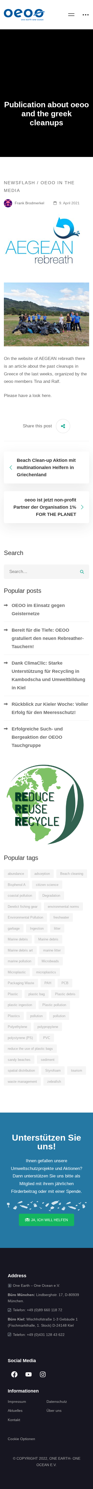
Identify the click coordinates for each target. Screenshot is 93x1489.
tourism (76, 1070)
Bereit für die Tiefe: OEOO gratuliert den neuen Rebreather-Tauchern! (48, 638)
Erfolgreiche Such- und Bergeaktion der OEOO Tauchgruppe (37, 737)
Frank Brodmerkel (29, 203)
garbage (14, 928)
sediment (48, 1060)
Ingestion (37, 928)
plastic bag (36, 994)
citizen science (47, 885)
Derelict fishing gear (22, 907)
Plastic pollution (54, 1005)
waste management (22, 1081)
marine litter (52, 950)
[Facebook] (14, 1374)
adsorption (42, 874)
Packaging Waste (21, 983)
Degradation (51, 895)
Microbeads (50, 961)
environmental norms (63, 907)
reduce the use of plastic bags (30, 1049)
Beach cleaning (71, 874)
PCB (64, 983)
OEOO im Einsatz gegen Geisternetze (38, 609)
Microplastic (17, 972)
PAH (47, 983)
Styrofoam (53, 1070)
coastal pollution (20, 895)
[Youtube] (28, 1374)
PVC (46, 1038)
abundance (16, 874)
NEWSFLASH (19, 182)
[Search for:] (46, 571)
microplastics (46, 972)
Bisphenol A (17, 885)
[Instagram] (42, 1374)
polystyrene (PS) (20, 1038)
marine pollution (19, 961)
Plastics (14, 1016)
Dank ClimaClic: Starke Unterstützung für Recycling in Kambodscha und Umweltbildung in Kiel (48, 675)
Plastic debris (65, 994)
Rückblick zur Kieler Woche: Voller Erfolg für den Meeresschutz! (50, 708)
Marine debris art (20, 950)
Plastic (13, 994)
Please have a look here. (28, 395)
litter (57, 928)
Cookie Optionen (21, 1439)
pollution (36, 1016)
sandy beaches (19, 1060)
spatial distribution (21, 1070)
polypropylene (47, 1027)
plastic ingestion (20, 1005)
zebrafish (54, 1081)
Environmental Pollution (25, 917)
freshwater (61, 917)
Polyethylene (17, 1027)
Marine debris (18, 939)
